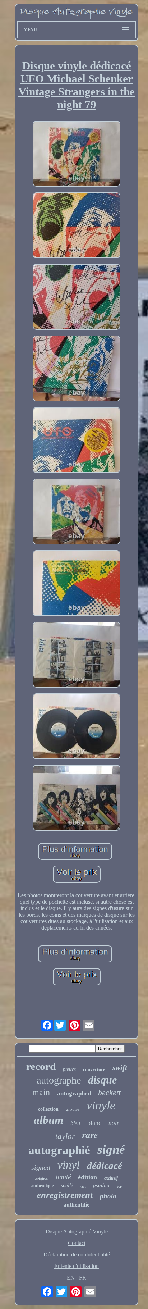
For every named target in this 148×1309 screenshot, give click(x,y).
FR (82, 1277)
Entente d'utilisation (76, 1266)
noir (113, 1122)
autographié (59, 1150)
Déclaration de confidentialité (76, 1254)
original (41, 1179)
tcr (119, 1186)
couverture (94, 1069)
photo (108, 1196)
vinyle (101, 1105)
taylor (65, 1136)
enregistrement (65, 1195)
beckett (109, 1092)
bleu (75, 1123)
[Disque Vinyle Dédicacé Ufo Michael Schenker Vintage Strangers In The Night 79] (76, 154)
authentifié (76, 1204)
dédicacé (104, 1165)
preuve (69, 1069)
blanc (94, 1122)
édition (87, 1177)
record (41, 1066)
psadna (101, 1185)
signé (111, 1149)
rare (90, 1134)
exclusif (111, 1178)
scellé (67, 1185)
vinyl (68, 1164)
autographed (74, 1093)
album (48, 1120)
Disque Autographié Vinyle (77, 1231)
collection (48, 1109)
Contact (76, 1243)
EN (71, 1277)
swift (119, 1067)
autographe (59, 1080)
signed (40, 1167)
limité (63, 1177)
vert (83, 1187)
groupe (72, 1109)
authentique (42, 1185)
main (41, 1092)
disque (102, 1080)
